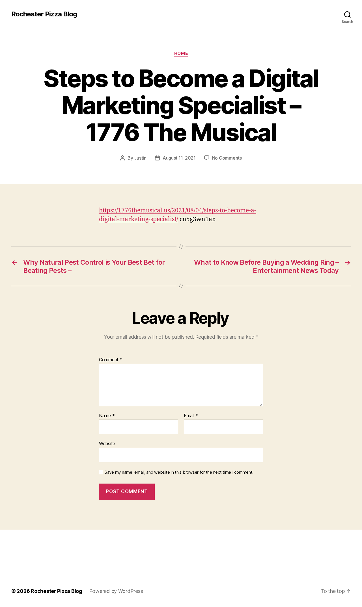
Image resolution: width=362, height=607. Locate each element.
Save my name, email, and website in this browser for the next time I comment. (179, 472)
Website (107, 443)
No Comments (227, 158)
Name (107, 415)
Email (191, 415)
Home (181, 53)
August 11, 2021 (179, 158)
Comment (110, 359)
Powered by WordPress (116, 591)
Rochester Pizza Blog (44, 14)
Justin (140, 158)
